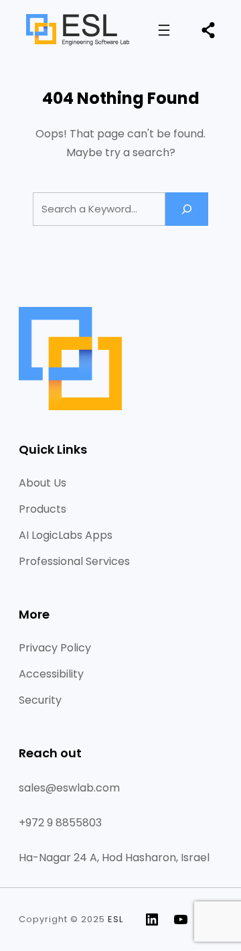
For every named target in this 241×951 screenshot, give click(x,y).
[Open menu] (164, 30)
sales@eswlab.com (69, 788)
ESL (115, 919)
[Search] (186, 208)
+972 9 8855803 (60, 822)
